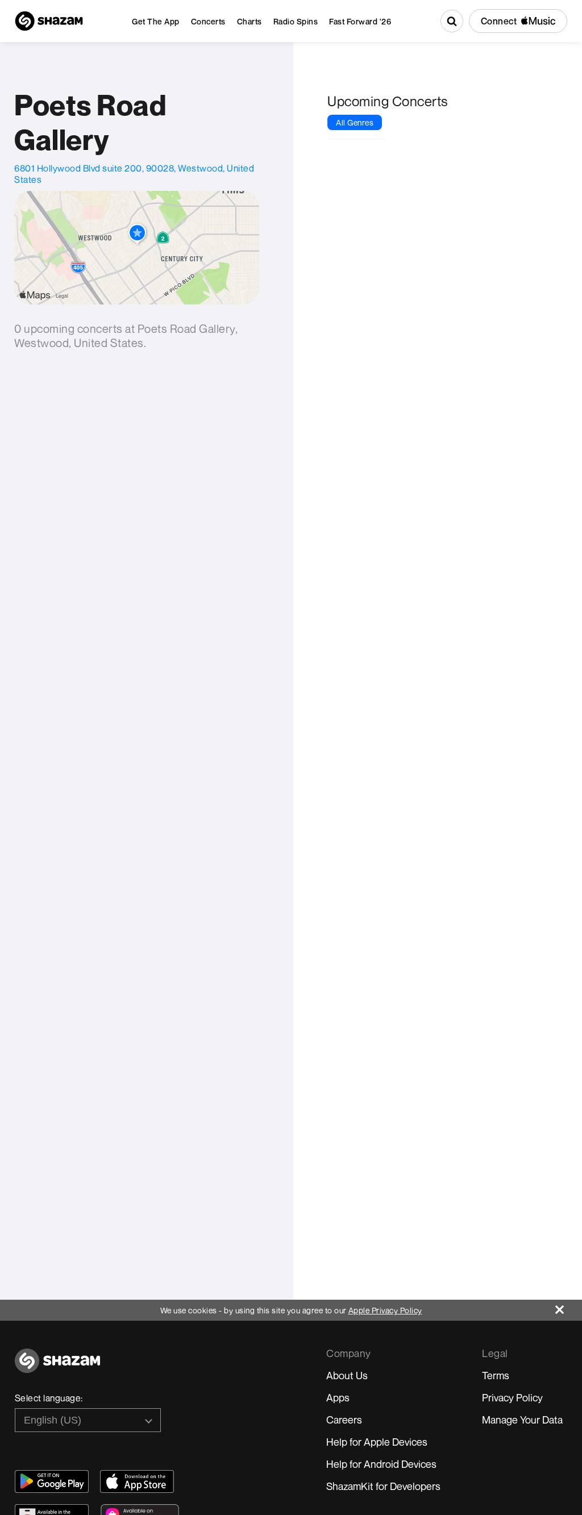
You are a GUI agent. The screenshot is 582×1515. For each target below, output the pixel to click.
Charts (249, 21)
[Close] (568, 1307)
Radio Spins (295, 21)
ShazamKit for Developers (383, 1486)
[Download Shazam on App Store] (137, 1481)
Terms (495, 1375)
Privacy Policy (512, 1397)
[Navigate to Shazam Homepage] (49, 21)
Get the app (156, 21)
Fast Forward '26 (360, 21)
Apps (338, 1397)
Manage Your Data (522, 1419)
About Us (347, 1375)
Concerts (208, 21)
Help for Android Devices (381, 1464)
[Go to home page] (57, 1367)
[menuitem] (155, 21)
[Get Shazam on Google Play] (52, 1481)
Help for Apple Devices (376, 1441)
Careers (344, 1419)
